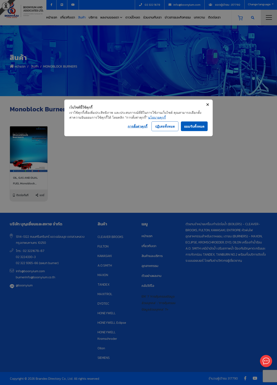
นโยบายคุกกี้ (157, 117)
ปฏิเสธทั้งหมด (165, 126)
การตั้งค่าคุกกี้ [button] (137, 126)
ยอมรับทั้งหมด (194, 126)
